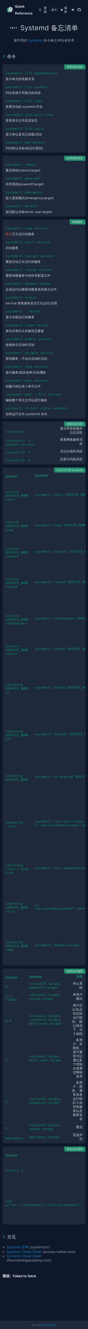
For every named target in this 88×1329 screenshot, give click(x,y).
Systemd (35, 40)
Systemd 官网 (18, 1247)
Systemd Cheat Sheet (24, 1252)
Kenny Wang (48, 1324)
